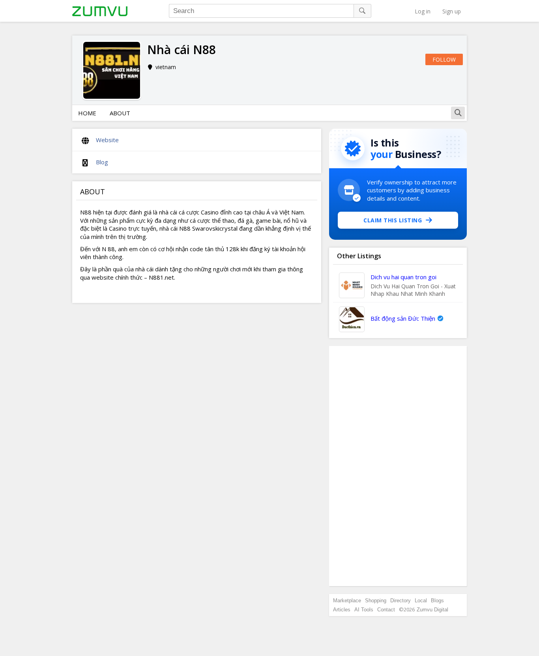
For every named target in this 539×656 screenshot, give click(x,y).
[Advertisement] (398, 466)
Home (87, 113)
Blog (102, 162)
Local (421, 600)
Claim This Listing (392, 220)
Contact (386, 609)
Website (107, 140)
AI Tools (363, 609)
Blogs (437, 600)
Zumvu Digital (432, 609)
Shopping (375, 600)
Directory (400, 600)
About (120, 113)
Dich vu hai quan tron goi (403, 277)
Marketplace (347, 600)
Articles (341, 609)
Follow (444, 59)
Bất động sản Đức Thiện (403, 318)
